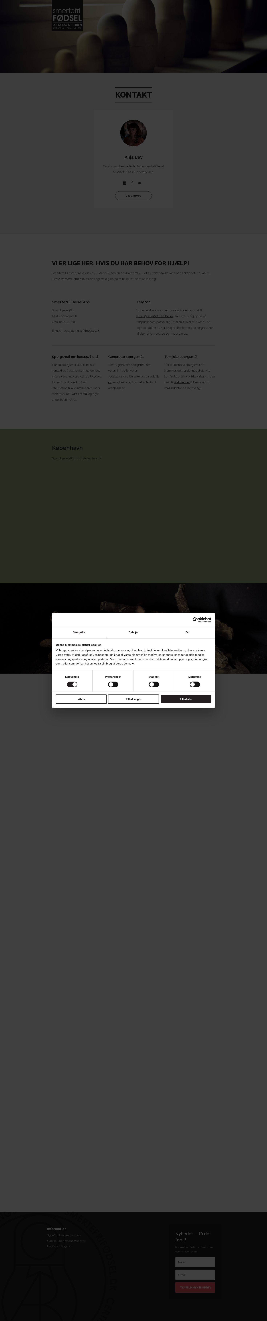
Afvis (81, 699)
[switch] (113, 684)
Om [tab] (188, 632)
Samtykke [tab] (79, 632)
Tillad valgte (133, 699)
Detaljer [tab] (134, 632)
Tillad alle (186, 699)
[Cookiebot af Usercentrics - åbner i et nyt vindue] (195, 620)
